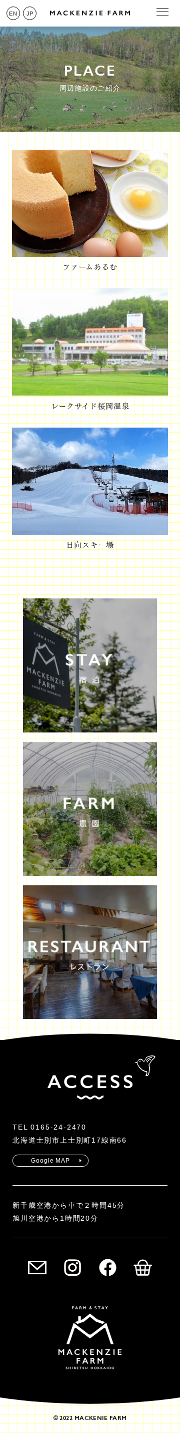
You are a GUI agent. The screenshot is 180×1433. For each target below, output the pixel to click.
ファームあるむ (89, 267)
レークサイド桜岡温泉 (90, 406)
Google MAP (50, 1160)
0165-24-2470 (58, 1127)
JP (30, 14)
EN (13, 14)
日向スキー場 (90, 545)
